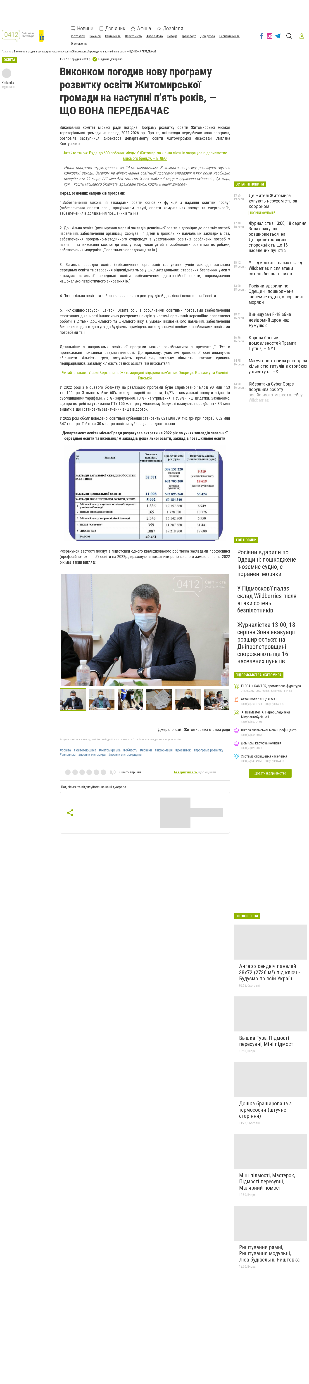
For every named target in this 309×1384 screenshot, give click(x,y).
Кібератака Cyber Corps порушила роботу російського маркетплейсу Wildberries (276, 392)
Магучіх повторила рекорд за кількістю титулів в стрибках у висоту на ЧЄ (278, 366)
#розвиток (183, 750)
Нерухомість (133, 36)
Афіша (144, 28)
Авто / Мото (154, 36)
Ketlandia (8, 83)
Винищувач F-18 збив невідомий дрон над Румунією (270, 320)
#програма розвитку (208, 750)
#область (130, 750)
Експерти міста (229, 36)
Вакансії (95, 36)
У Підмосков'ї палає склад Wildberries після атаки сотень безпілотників (275, 268)
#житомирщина (85, 750)
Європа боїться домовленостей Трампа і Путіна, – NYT (273, 343)
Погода (172, 36)
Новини (85, 28)
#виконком (68, 755)
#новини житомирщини (125, 755)
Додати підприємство (270, 773)
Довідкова (207, 36)
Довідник (115, 28)
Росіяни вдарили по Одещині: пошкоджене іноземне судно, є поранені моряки (276, 294)
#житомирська (110, 750)
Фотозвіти (78, 36)
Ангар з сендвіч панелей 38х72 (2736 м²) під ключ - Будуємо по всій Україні (269, 972)
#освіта (65, 750)
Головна (6, 51)
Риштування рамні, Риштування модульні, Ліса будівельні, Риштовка (269, 1253)
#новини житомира (92, 755)
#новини (146, 750)
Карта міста (113, 36)
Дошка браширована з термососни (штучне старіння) (265, 1109)
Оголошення (79, 43)
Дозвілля (173, 28)
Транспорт (189, 36)
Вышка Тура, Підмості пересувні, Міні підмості (267, 1041)
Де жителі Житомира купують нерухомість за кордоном (273, 201)
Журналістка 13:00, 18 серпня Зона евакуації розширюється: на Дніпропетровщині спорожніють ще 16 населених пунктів (277, 237)
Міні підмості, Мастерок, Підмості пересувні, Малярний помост (267, 1181)
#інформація (163, 750)
